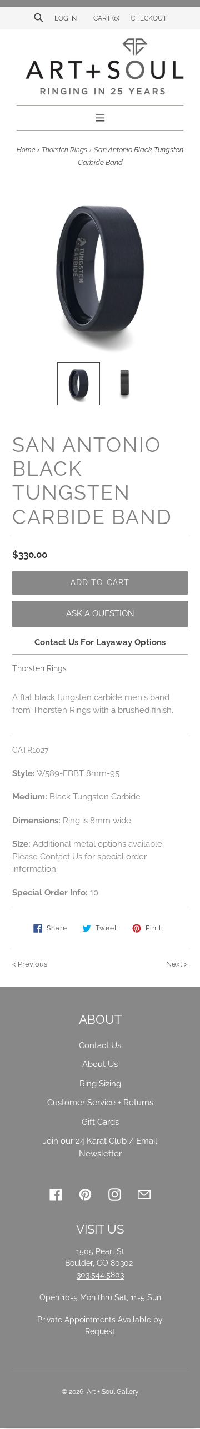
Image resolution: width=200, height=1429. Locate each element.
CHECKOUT (149, 18)
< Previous (29, 964)
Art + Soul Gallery (113, 1392)
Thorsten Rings (64, 150)
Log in (65, 18)
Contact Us (100, 1045)
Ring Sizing (100, 1084)
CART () (105, 18)
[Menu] (100, 116)
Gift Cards (100, 1122)
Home (26, 150)
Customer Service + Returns (100, 1103)
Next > (177, 964)
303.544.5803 (100, 1274)
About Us (100, 1064)
